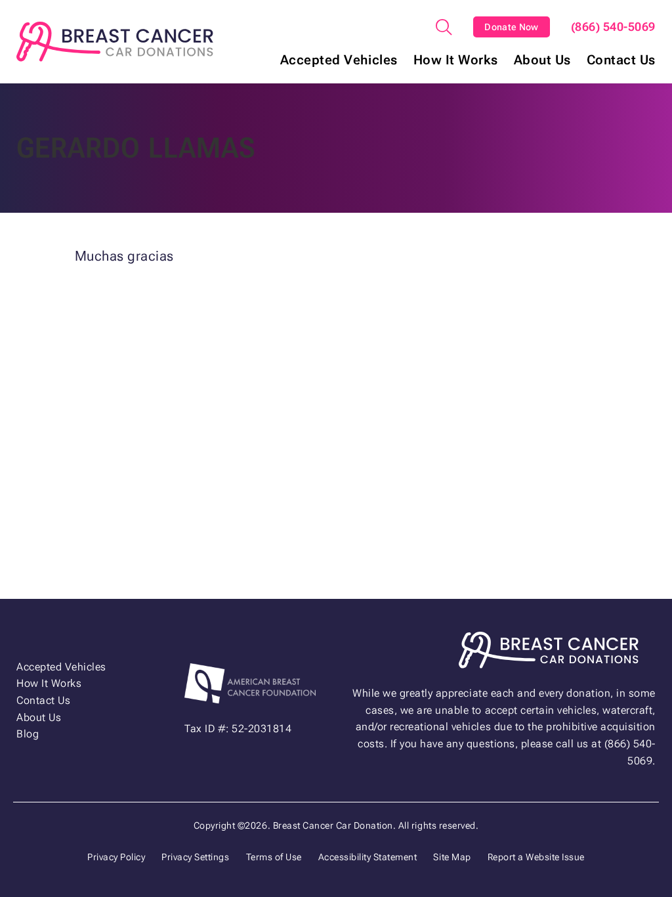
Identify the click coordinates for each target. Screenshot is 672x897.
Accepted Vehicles (339, 60)
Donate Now (511, 27)
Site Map (452, 857)
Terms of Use (274, 857)
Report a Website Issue (536, 857)
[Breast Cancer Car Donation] (114, 42)
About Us (542, 60)
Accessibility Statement (367, 857)
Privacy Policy (116, 857)
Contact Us (621, 60)
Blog (27, 734)
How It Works (455, 60)
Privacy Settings (195, 857)
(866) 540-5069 (613, 27)
